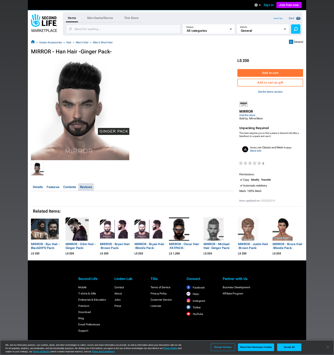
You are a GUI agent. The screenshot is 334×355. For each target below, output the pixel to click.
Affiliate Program (233, 293)
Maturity (243, 27)
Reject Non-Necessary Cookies (256, 347)
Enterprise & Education (92, 299)
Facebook (198, 287)
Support (83, 330)
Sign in (269, 5)
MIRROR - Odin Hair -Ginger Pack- (81, 246)
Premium (83, 305)
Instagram (198, 300)
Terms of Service (160, 287)
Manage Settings (223, 347)
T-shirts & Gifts (87, 293)
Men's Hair (82, 42)
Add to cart (270, 73)
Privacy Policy (159, 293)
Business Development (236, 287)
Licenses (156, 305)
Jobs (117, 299)
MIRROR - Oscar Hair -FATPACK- (184, 246)
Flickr (195, 294)
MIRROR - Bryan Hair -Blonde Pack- (149, 246)
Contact (119, 287)
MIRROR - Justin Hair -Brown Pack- (253, 246)
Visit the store (247, 115)
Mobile (82, 287)
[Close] (328, 347)
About (118, 293)
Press (117, 305)
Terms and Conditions (103, 351)
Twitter (196, 307)
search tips (278, 18)
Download (84, 312)
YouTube (197, 314)
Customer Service (161, 299)
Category (190, 27)
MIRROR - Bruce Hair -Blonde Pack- (288, 246)
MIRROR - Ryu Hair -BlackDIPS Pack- (45, 246)
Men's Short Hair (103, 42)
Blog (81, 318)
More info (255, 150)
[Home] (33, 42)
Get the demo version (270, 91)
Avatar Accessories (50, 42)
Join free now (289, 5)
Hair (68, 42)
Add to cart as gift (270, 82)
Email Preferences (89, 324)
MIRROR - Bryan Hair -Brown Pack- (115, 246)
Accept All (289, 347)
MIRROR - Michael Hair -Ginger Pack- (217, 246)
